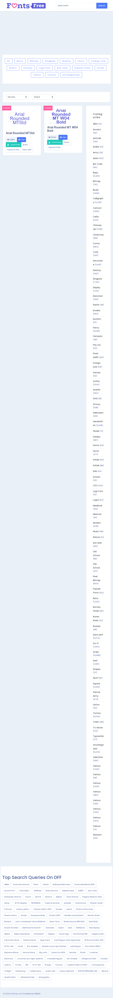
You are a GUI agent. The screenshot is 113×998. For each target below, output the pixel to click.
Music (96, 531)
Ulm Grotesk (72, 958)
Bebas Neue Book (22, 934)
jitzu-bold (92, 890)
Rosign (48, 965)
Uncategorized (71, 75)
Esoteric (97, 319)
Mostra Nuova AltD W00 (74, 921)
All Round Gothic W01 (93, 940)
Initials (96, 459)
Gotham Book (29, 940)
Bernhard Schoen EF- (32, 927)
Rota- (36, 884)
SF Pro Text (8, 946)
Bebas (59, 897)
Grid (95, 398)
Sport (95, 677)
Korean (96, 476)
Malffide (37, 890)
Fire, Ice (97, 344)
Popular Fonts (82, 68)
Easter (96, 304)
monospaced (98, 965)
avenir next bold (66, 971)
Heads (96, 431)
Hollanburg (20, 971)
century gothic (22, 909)
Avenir (61, 927)
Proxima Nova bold (84, 909)
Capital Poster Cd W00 (77, 965)
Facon (28, 897)
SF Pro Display (21, 903)
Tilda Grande (72, 897)
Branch (48, 897)
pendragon (75, 946)
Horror (96, 445)
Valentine (98, 757)
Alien (95, 123)
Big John (43, 952)
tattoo (37, 75)
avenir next (50, 971)
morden (104, 958)
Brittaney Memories (61, 884)
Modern (97, 522)
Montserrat (39, 934)
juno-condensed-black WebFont (30, 921)
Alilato (46, 884)
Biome (38, 897)
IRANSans (80, 927)
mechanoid (80, 903)
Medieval (97, 505)
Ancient (97, 129)
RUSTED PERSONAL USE (87, 971)
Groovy (96, 404)
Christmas (98, 234)
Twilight (7, 971)
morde (18, 965)
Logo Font (44, 68)
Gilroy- (7, 903)
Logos (96, 499)
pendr (69, 909)
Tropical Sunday (52, 903)
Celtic (96, 216)
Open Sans (45, 940)
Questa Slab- (10, 977)
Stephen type (68, 890)
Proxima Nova (10, 915)
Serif (95, 660)
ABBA (6, 884)
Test (22, 139)
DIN (26, 965)
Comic (96, 243)
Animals (97, 138)
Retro (95, 598)
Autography (44, 977)
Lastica (7, 965)
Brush (96, 189)
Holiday (28, 68)
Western (97, 834)
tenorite (72, 952)
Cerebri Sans (35, 971)
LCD (95, 485)
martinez (94, 952)
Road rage (64, 934)
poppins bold (98, 934)
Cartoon (97, 208)
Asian (95, 158)
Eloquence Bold (38, 915)
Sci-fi (95, 643)
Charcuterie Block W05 (84, 884)
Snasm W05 (54, 915)
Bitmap (34, 61)
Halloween (98, 412)
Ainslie (24, 915)
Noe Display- (95, 927)
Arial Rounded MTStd (20, 133)
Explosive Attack (11, 952)
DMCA (37, 993)
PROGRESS (35, 903)
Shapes (96, 669)
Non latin (62, 68)
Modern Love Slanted (74, 915)
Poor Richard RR (80, 934)
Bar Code (97, 164)
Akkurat (105, 971)
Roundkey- (25, 890)
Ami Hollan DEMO (92, 946)
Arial (70, 927)
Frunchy (59, 965)
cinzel (20, 946)
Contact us (28, 993)
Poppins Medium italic (92, 897)
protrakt (67, 903)
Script (100, 68)
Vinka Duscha (51, 890)
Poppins (51, 934)
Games (96, 372)
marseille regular (54, 958)
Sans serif (26, 149)
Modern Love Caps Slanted (54, 946)
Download (15, 144)
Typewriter (98, 736)
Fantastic (98, 336)
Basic (20, 61)
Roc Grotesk (32, 946)
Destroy (97, 270)
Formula (8, 909)
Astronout (8, 958)
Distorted (97, 296)
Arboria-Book (93, 915)
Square (96, 683)
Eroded (96, 310)
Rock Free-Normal (21, 884)
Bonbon (7, 921)
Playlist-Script (96, 903)
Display (66, 61)
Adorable (50, 927)
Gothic (13, 68)
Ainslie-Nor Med (11, 927)
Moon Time (54, 921)
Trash (96, 721)
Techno (52, 75)
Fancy (81, 61)
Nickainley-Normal (12, 897)
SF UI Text (37, 965)
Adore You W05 (58, 952)
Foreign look (98, 61)
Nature (96, 537)
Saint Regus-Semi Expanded (67, 940)
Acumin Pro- (9, 890)
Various (96, 765)
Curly (95, 252)
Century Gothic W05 (42, 909)
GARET (81, 890)
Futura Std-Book (11, 940)
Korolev (59, 909)
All (8, 61)
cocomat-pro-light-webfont (30, 958)
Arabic (96, 146)
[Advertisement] (56, 32)
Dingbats (50, 61)
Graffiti (96, 389)
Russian (97, 626)
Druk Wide (93, 921)
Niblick (7, 934)
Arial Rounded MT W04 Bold (62, 129)
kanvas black (29, 952)
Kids (95, 471)
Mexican (97, 514)
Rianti (82, 952)
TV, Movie (98, 727)
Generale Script (27, 977)
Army (95, 152)
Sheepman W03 (89, 958)
